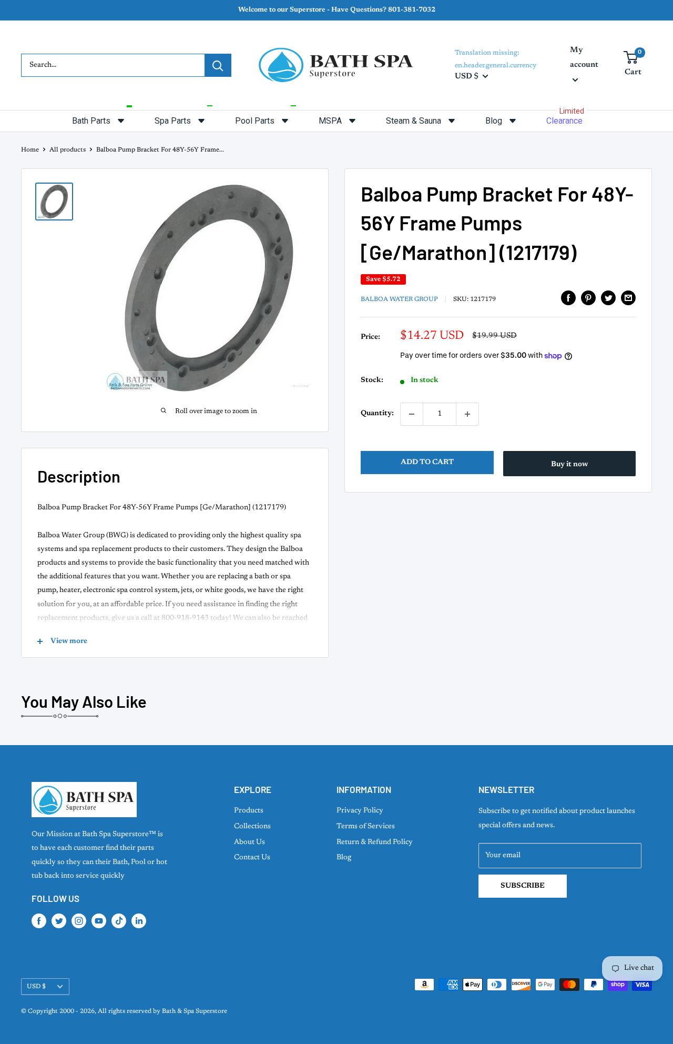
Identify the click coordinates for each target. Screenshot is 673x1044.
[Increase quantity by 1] (467, 414)
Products (248, 811)
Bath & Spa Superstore (194, 1011)
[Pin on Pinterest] (588, 297)
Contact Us (252, 857)
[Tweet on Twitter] (608, 297)
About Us (249, 842)
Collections (252, 826)
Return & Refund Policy (374, 842)
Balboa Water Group (399, 299)
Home (30, 150)
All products (67, 150)
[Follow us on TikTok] (118, 921)
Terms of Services (365, 826)
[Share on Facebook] (568, 297)
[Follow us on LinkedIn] (138, 921)
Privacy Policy (359, 811)
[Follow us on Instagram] (79, 921)
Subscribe (523, 886)
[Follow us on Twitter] (59, 921)
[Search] (218, 65)
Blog (343, 857)
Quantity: (377, 414)
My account (584, 57)
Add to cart (427, 462)
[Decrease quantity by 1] (412, 414)
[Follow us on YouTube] (98, 921)
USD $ (36, 986)
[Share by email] (628, 297)
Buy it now (569, 464)
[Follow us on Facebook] (39, 921)
